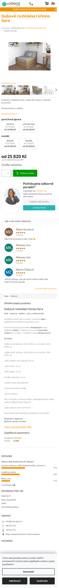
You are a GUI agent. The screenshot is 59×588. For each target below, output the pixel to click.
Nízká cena (6, 478)
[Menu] (53, 3)
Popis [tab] (6, 296)
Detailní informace (9, 113)
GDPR (3, 503)
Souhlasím (42, 581)
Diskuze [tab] (14, 296)
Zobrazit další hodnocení (45, 288)
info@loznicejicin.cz (14, 521)
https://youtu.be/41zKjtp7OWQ (17, 427)
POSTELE (17, 438)
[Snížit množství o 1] (11, 175)
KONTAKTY (6, 496)
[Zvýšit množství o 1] (11, 171)
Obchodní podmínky (10, 507)
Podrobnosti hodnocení (36, 28)
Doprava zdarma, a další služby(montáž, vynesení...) (23, 465)
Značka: (10, 31)
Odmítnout (14, 581)
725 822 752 (41, 190)
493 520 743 (11, 525)
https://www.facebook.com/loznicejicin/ (23, 534)
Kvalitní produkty (8, 472)
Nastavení (28, 571)
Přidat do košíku (27, 173)
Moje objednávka (8, 499)
